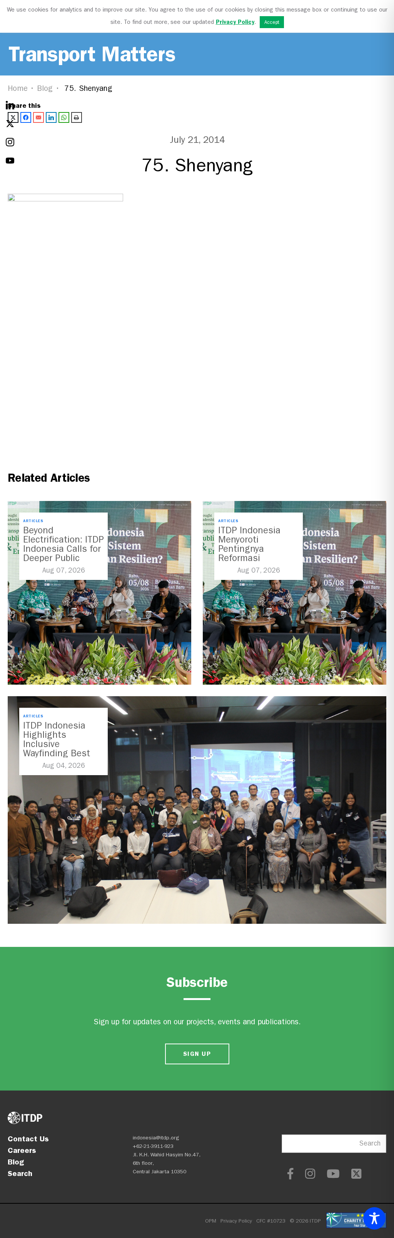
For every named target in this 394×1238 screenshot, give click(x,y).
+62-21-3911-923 (153, 1146)
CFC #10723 (270, 1221)
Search (20, 1173)
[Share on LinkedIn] (51, 117)
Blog (45, 88)
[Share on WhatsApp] (63, 117)
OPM (210, 1221)
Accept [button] (271, 22)
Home (18, 88)
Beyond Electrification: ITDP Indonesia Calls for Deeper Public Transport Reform (63, 549)
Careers (22, 1150)
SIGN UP (197, 1053)
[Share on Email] (38, 117)
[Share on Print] (76, 117)
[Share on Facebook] (25, 117)
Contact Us (28, 1138)
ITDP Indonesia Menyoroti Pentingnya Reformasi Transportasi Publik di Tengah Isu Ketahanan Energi (257, 558)
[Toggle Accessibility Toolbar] (374, 1218)
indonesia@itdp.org (156, 1137)
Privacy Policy (236, 1221)
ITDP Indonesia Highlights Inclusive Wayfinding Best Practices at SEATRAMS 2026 (57, 748)
